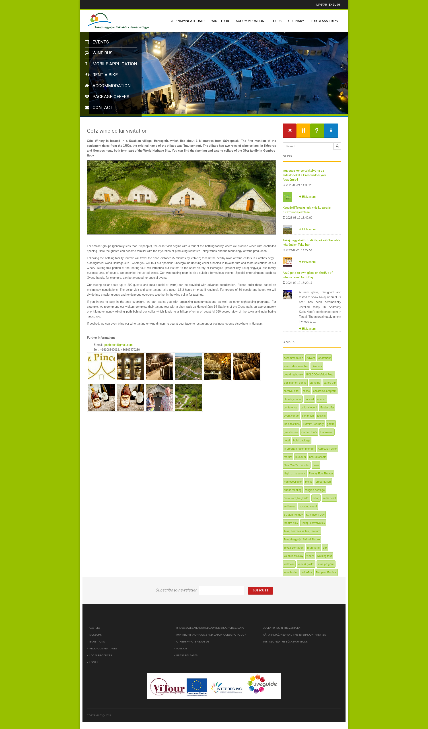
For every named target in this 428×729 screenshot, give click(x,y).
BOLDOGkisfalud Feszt (320, 374)
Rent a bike (104, 74)
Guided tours (309, 432)
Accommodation (250, 21)
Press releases (187, 655)
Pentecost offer (293, 481)
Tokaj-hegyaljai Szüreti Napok (302, 539)
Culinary (296, 21)
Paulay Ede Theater (321, 473)
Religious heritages (103, 648)
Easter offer (327, 407)
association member (296, 366)
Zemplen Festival (326, 572)
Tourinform (313, 547)
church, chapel (293, 399)
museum (300, 457)
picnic (308, 481)
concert (309, 399)
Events (100, 42)
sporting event (308, 506)
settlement (290, 506)
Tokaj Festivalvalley (313, 523)
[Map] (331, 131)
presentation (323, 481)
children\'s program (324, 391)
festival (321, 415)
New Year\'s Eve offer (296, 465)
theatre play (291, 523)
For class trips (324, 21)
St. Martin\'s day (293, 514)
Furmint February (313, 424)
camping (315, 382)
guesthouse (291, 432)
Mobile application (114, 63)
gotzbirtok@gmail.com (118, 344)
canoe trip (330, 382)
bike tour (317, 366)
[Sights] (289, 131)
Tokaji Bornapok (293, 547)
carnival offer (291, 391)
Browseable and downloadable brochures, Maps (210, 627)
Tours (276, 21)
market (288, 457)
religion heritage (315, 490)
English (334, 4)
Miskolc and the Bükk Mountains (285, 641)
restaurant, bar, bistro (296, 498)
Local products (100, 655)
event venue (291, 415)
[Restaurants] (303, 131)
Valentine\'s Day (293, 556)
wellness (289, 564)
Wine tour (220, 21)
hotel (287, 440)
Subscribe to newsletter (175, 590)
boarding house (293, 374)
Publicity (182, 648)
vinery (310, 556)
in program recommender (299, 448)
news (316, 465)
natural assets (317, 457)
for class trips (292, 424)
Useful (94, 662)
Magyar (321, 4)
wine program (326, 564)
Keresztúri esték (327, 448)
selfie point (329, 498)
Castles (94, 627)
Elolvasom (308, 196)
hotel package (301, 440)
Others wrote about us (192, 641)
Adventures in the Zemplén (281, 627)
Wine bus (102, 53)
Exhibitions (97, 641)
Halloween (326, 432)
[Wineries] (317, 131)
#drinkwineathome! (187, 21)
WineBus (307, 572)
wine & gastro (306, 564)
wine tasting (291, 572)
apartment (324, 358)
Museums (95, 634)
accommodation (293, 358)
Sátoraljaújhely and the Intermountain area (294, 634)
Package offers (110, 96)
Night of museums (295, 473)
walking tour (324, 556)
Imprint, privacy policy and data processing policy (211, 634)
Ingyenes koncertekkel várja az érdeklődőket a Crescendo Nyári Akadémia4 (304, 175)
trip (325, 547)
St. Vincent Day (315, 514)
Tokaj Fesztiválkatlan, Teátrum (302, 531)
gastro (331, 424)
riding (316, 498)
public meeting (293, 490)
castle (306, 391)
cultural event (309, 407)
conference (290, 407)
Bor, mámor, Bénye (295, 382)
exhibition (308, 415)
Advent (311, 358)
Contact (102, 107)
